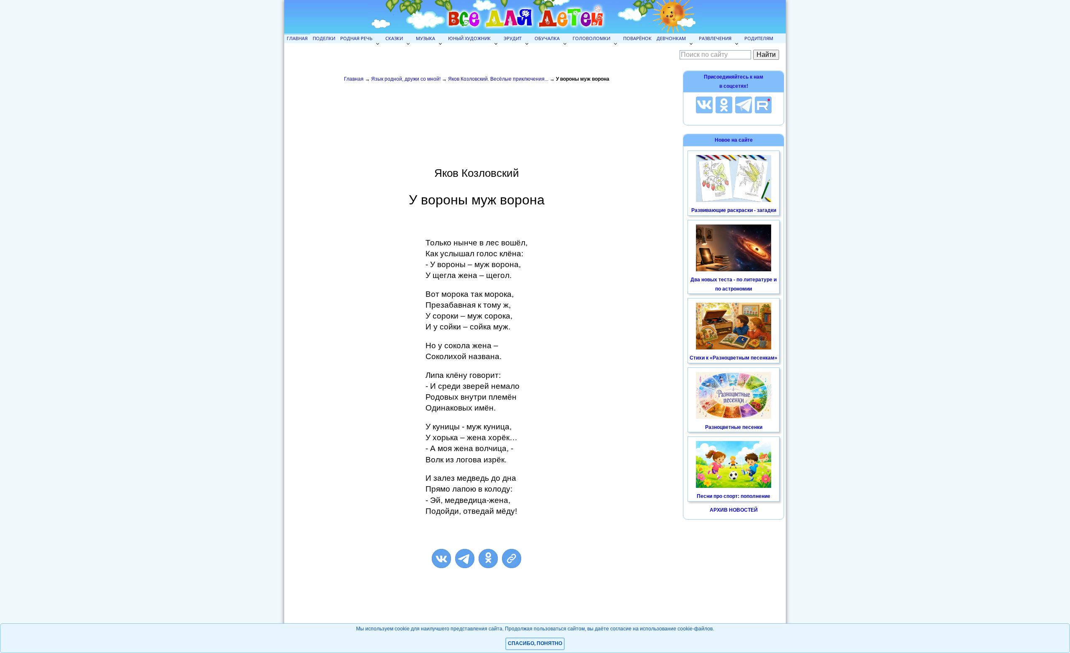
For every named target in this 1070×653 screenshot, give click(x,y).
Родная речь (356, 38)
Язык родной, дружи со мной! (406, 79)
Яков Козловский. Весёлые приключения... (498, 79)
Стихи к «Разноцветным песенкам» (733, 358)
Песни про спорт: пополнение (733, 496)
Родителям (758, 38)
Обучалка (547, 38)
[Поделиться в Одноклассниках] (488, 558)
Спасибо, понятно (535, 643)
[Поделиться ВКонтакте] (441, 558)
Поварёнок (637, 38)
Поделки (324, 38)
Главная (297, 38)
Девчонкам (671, 38)
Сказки (394, 38)
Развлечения (715, 38)
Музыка (425, 38)
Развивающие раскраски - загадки (733, 210)
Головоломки (591, 38)
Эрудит (513, 38)
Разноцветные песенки (733, 427)
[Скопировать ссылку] (511, 558)
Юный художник (469, 38)
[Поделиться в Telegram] (464, 558)
